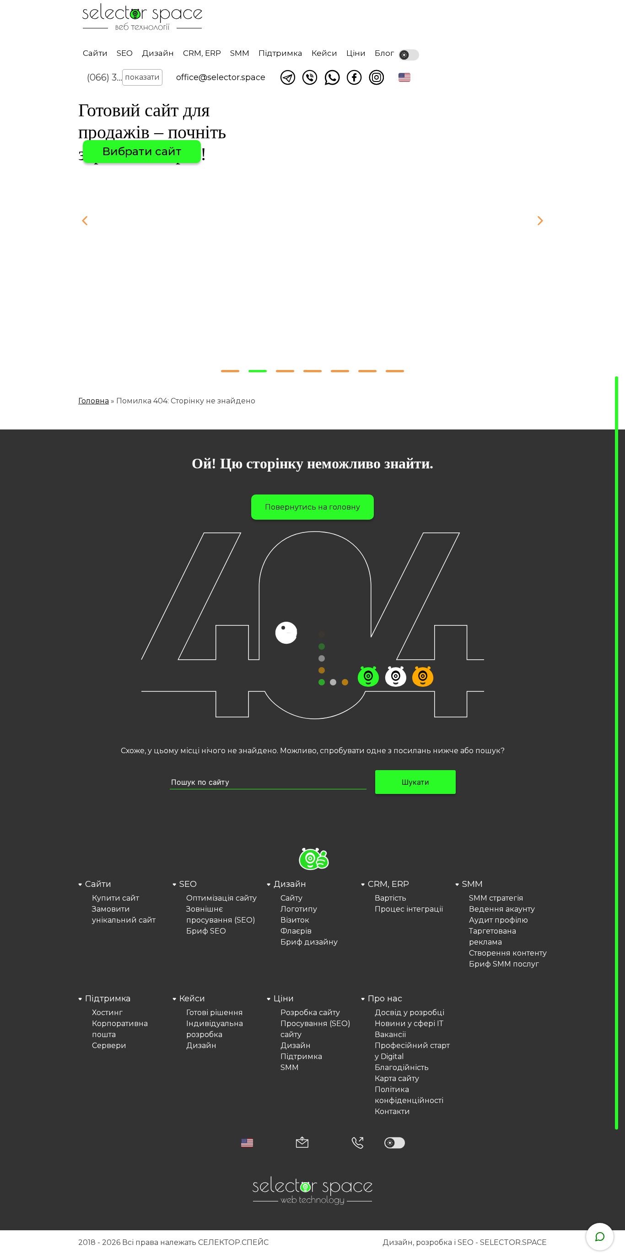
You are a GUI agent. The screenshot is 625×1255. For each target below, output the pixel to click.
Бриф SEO (206, 931)
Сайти (95, 53)
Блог (384, 53)
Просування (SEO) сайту (315, 1029)
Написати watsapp (332, 77)
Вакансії (390, 1034)
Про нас (385, 999)
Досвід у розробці (409, 1012)
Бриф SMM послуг (504, 964)
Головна (93, 401)
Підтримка (280, 53)
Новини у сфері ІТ (409, 1023)
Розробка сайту (310, 1012)
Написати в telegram (288, 77)
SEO (125, 53)
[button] (404, 77)
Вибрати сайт (142, 151)
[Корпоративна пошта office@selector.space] (302, 1143)
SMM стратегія (496, 898)
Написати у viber (310, 77)
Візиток (294, 920)
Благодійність (402, 1067)
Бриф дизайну (309, 942)
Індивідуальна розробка (214, 1029)
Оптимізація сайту (221, 898)
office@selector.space (220, 77)
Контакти (392, 1111)
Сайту (291, 898)
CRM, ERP (202, 53)
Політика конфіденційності (409, 1095)
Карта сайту (397, 1078)
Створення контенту (508, 953)
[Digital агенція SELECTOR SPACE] (142, 17)
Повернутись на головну (312, 507)
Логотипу (298, 909)
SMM (239, 53)
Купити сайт (115, 898)
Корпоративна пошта (120, 1029)
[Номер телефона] (357, 1143)
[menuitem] (124, 924)
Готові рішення (214, 1012)
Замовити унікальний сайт (124, 914)
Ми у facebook (354, 77)
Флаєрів (296, 931)
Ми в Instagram (376, 77)
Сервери (109, 1045)
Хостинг (107, 1012)
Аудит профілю (498, 920)
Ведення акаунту (502, 909)
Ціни (356, 53)
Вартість (390, 898)
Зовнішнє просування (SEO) (220, 914)
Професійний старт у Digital (412, 1051)
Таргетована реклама (492, 936)
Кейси (324, 53)
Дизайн (158, 53)
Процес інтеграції (409, 909)
